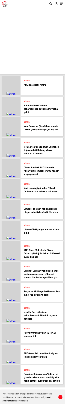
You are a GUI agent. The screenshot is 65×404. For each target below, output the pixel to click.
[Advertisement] (32, 41)
